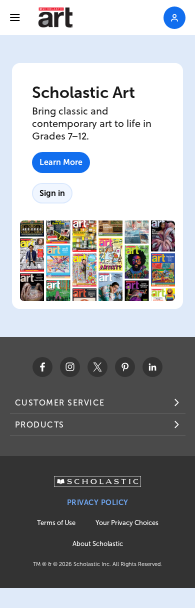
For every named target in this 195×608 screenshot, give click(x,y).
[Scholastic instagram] (70, 367)
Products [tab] (39, 424)
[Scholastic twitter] (98, 367)
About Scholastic (97, 544)
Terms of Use (56, 522)
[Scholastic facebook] (42, 367)
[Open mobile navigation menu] (15, 17)
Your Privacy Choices (127, 522)
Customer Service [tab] (60, 402)
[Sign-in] (175, 17)
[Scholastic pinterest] (125, 367)
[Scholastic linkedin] (152, 367)
